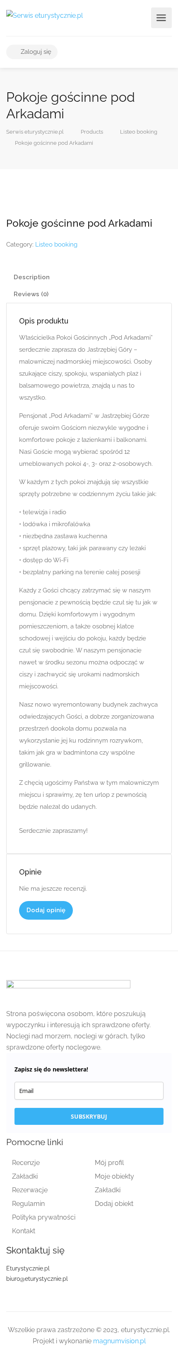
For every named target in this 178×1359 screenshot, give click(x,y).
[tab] (89, 277)
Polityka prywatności (43, 1217)
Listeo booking (56, 244)
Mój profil (109, 1163)
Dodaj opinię (45, 910)
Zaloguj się (35, 51)
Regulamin (28, 1204)
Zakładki (25, 1176)
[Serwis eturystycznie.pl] (44, 15)
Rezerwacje (30, 1190)
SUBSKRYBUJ (89, 1116)
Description (32, 277)
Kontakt (23, 1231)
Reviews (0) (31, 294)
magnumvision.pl (119, 1341)
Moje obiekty (114, 1176)
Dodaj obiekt (114, 1204)
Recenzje (26, 1163)
